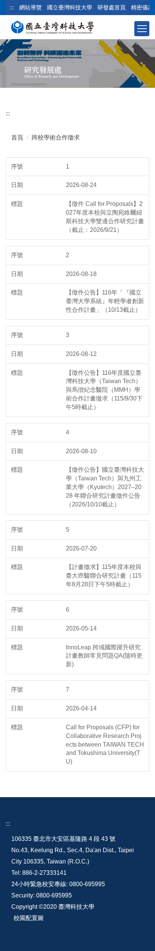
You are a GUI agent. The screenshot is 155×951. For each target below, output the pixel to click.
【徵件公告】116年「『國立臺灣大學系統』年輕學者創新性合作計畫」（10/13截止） (105, 301)
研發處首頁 (111, 7)
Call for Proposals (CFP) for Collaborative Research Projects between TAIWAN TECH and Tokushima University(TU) (105, 744)
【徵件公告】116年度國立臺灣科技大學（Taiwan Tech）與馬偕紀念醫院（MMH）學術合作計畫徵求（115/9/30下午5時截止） (104, 390)
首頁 (17, 137)
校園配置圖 (29, 918)
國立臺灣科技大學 (69, 7)
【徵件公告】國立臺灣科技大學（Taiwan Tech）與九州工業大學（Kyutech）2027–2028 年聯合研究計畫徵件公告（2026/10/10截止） (105, 486)
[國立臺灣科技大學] (52, 26)
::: (11, 7)
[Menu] (141, 28)
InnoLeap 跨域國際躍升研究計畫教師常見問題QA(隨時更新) (104, 656)
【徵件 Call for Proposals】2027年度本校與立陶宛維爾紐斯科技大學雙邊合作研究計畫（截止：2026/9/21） (105, 217)
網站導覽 (30, 7)
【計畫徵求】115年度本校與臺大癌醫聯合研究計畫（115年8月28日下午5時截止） (103, 575)
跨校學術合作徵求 (56, 137)
